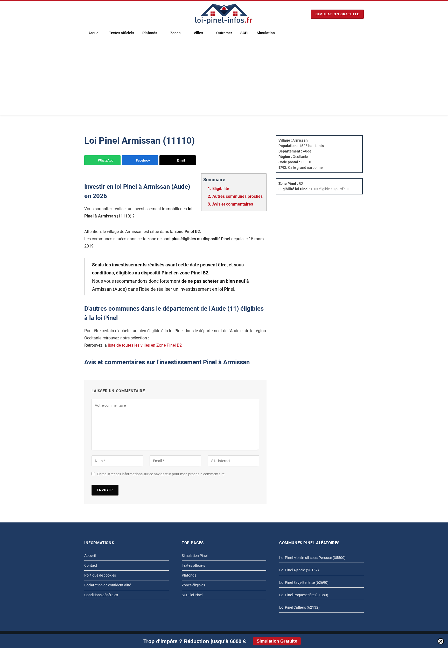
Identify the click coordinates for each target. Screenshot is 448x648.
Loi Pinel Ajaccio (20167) (299, 570)
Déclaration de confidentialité (107, 585)
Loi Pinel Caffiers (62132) (299, 607)
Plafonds (149, 33)
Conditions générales (101, 595)
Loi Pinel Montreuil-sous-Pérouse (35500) (312, 558)
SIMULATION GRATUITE (337, 14)
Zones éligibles (193, 585)
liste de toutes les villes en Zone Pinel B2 (145, 345)
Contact (90, 565)
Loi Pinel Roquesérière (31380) (303, 595)
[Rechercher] (362, 33)
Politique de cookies (100, 575)
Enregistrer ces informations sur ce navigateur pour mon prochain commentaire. (161, 474)
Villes (198, 33)
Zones (175, 33)
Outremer (224, 33)
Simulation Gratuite (277, 641)
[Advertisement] (224, 79)
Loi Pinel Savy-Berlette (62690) (303, 582)
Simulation (266, 33)
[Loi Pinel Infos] (224, 14)
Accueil (94, 33)
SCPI (244, 33)
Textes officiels (121, 33)
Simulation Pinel (194, 556)
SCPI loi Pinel (192, 595)
